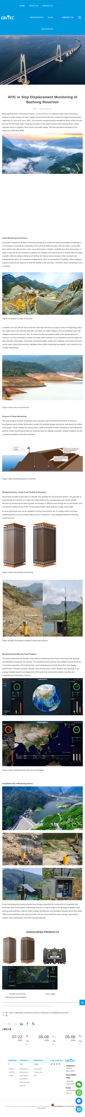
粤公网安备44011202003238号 (64, 1106)
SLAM (50, 17)
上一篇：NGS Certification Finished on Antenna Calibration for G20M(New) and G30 (35, 1013)
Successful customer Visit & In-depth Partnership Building (80, 1036)
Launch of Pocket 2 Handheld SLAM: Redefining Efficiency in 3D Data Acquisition (54, 1036)
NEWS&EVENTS (37, 17)
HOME (22, 6)
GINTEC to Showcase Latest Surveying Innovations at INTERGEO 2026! (27, 1036)
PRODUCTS (48, 6)
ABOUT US (33, 6)
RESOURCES (47, 29)
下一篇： (5, 1015)
